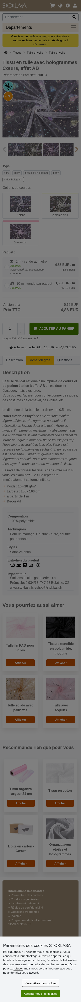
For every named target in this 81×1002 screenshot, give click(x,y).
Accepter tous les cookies (40, 993)
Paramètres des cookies (40, 983)
